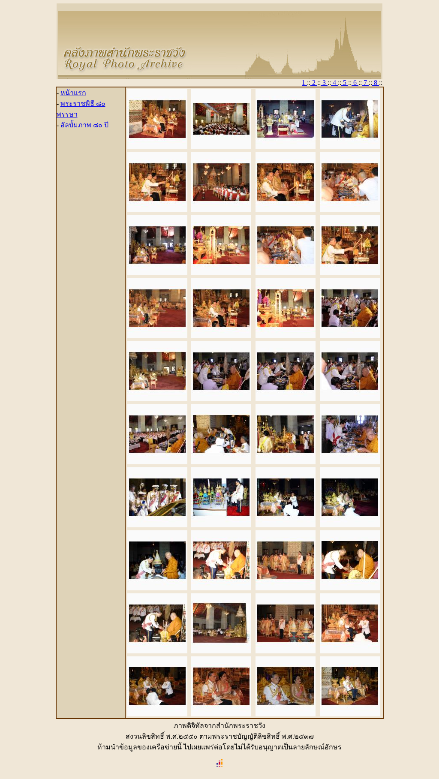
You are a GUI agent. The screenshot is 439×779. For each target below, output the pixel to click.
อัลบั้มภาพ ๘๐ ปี (84, 125)
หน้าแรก (73, 92)
